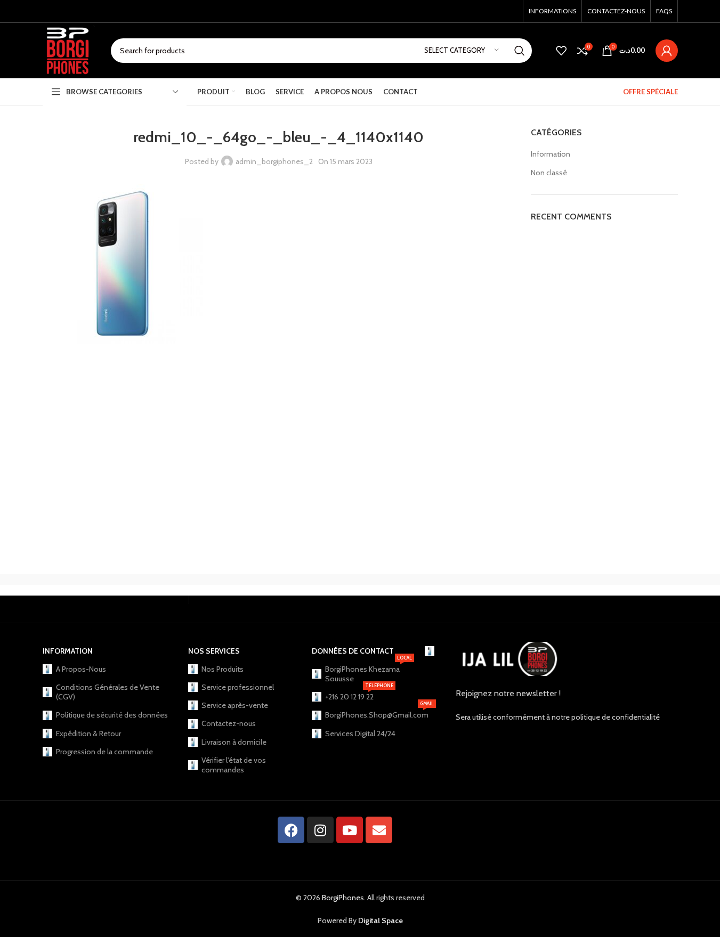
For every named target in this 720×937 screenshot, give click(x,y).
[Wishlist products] (561, 50)
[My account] (666, 50)
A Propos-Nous (81, 669)
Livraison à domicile (233, 742)
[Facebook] (291, 830)
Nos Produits (222, 669)
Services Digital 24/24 (360, 733)
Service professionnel (237, 687)
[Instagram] (320, 830)
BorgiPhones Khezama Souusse (368, 671)
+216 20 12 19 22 (359, 695)
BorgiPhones (343, 897)
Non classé (549, 172)
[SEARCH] (519, 50)
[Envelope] (379, 830)
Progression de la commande (104, 751)
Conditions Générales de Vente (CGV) (107, 692)
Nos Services (214, 651)
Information (550, 154)
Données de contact (353, 651)
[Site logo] (69, 49)
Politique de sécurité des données (112, 715)
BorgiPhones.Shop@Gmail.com (369, 713)
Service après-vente (234, 705)
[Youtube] (349, 830)
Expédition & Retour (88, 733)
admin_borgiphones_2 (274, 161)
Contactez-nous (228, 723)
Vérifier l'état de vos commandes (233, 765)
